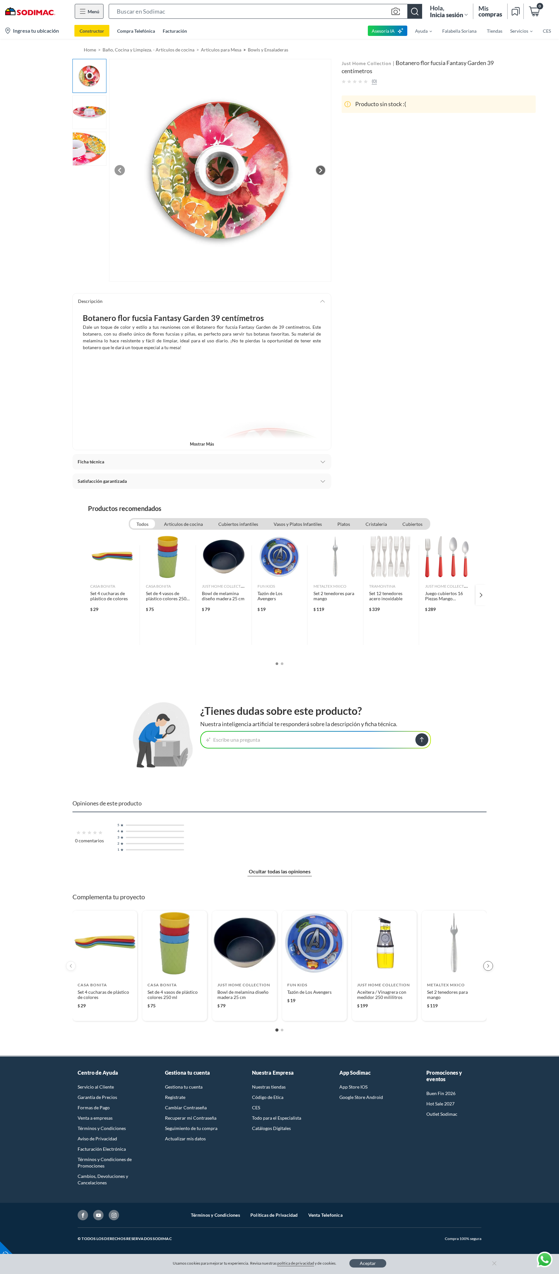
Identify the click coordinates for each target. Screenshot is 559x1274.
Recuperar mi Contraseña (190, 1118)
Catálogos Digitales (271, 1128)
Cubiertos (412, 524)
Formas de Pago (94, 1107)
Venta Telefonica (325, 1215)
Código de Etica (267, 1097)
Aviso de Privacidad (97, 1138)
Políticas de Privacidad (274, 1215)
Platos (343, 524)
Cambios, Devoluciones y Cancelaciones (103, 1179)
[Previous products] (71, 966)
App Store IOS (353, 1087)
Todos (142, 524)
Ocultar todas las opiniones (280, 871)
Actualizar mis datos (185, 1138)
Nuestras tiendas (269, 1087)
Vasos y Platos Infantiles (298, 524)
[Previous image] (120, 170)
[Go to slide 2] (282, 1030)
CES (256, 1107)
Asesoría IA (383, 31)
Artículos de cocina (183, 524)
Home (90, 49)
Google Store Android (361, 1097)
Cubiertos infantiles (238, 524)
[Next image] (320, 170)
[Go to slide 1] (277, 1030)
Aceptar (368, 1263)
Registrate (175, 1097)
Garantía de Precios (97, 1097)
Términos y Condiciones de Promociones (105, 1163)
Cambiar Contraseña (186, 1107)
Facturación (175, 31)
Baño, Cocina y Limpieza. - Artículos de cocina (148, 49)
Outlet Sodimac (441, 1114)
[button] (265, 11)
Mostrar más (202, 444)
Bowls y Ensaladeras (268, 49)
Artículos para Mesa (221, 49)
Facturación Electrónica (102, 1149)
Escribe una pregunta (236, 740)
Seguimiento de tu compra (191, 1128)
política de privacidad (295, 1263)
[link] (112, 595)
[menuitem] (419, 31)
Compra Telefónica (136, 31)
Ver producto (104, 1011)
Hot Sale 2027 (440, 1103)
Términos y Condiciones (102, 1128)
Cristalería (376, 524)
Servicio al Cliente (96, 1087)
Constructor (92, 31)
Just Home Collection (366, 63)
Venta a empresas (95, 1118)
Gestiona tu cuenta (184, 1087)
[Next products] (488, 966)
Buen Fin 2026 (440, 1093)
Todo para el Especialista (276, 1118)
